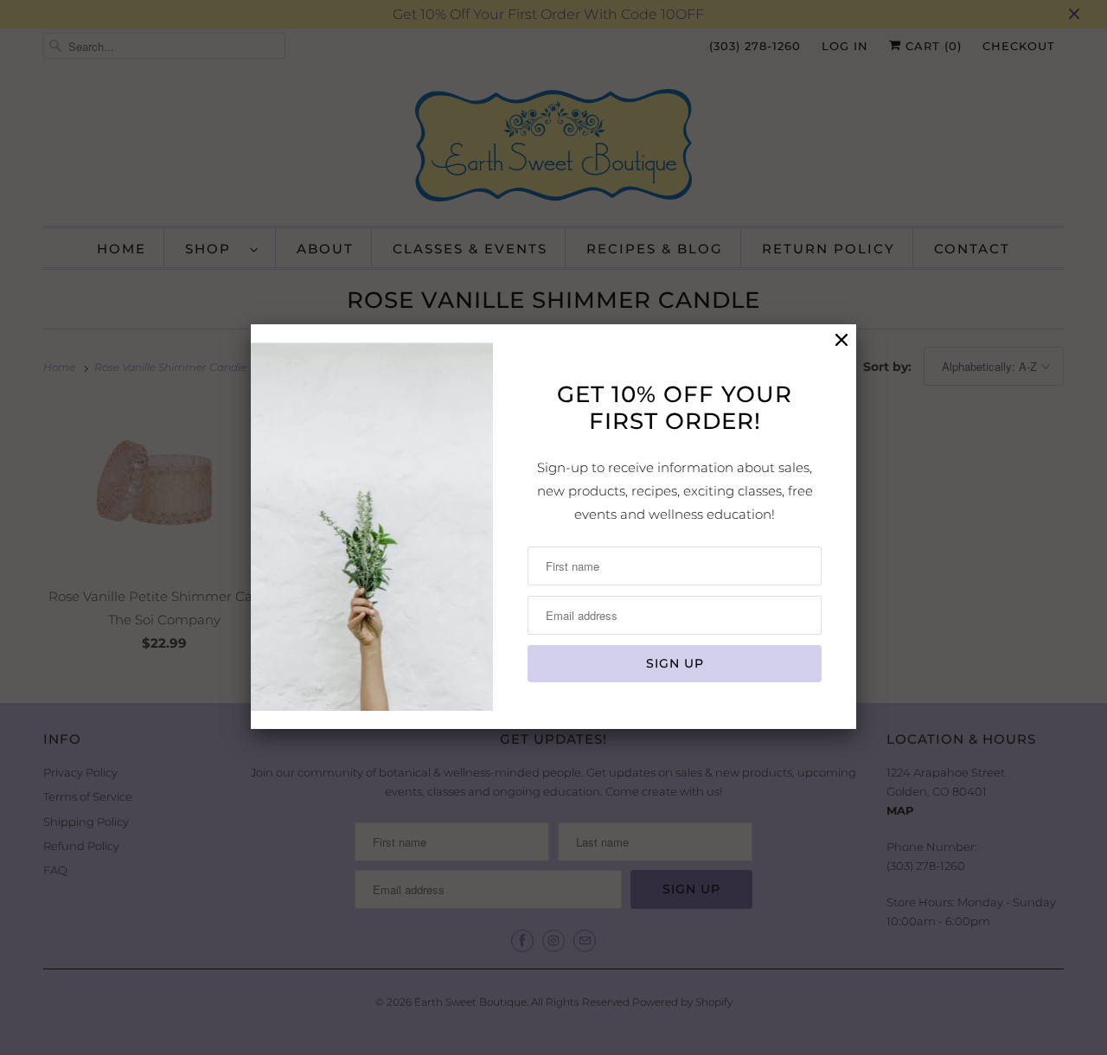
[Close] (841, 340)
